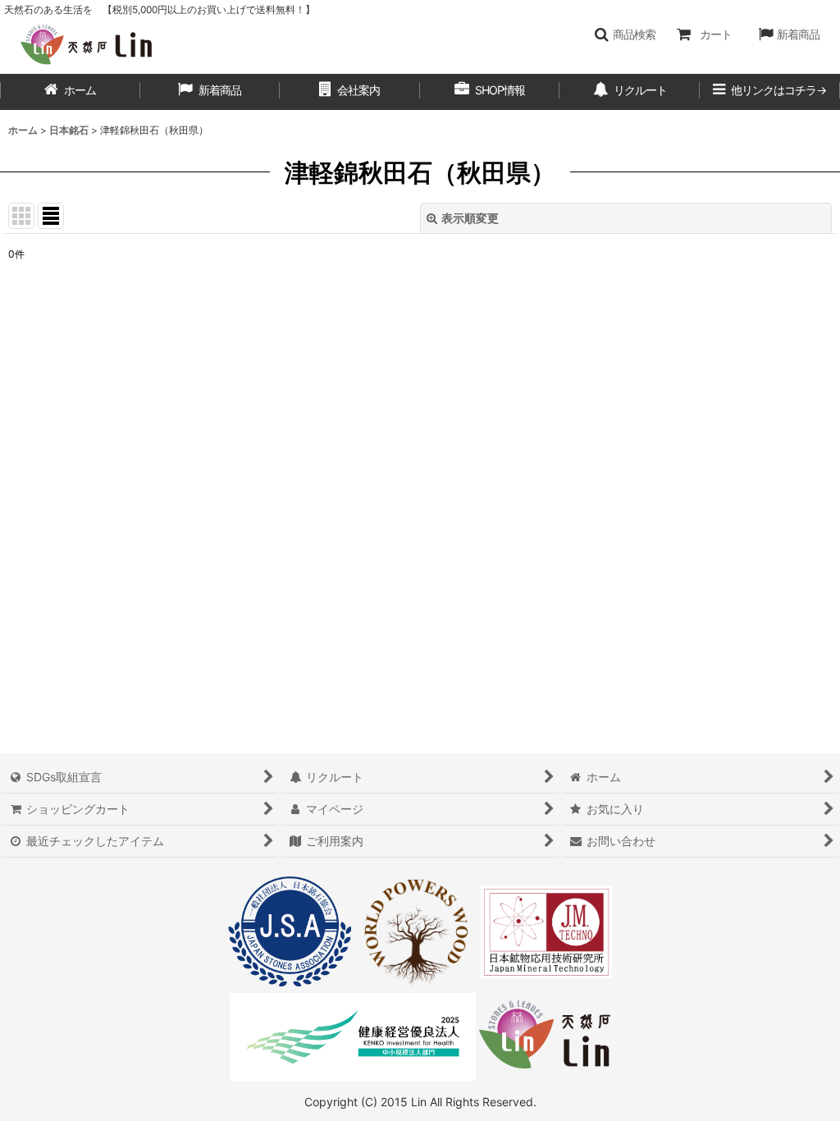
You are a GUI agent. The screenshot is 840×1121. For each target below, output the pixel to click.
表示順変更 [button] (470, 218)
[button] (625, 34)
